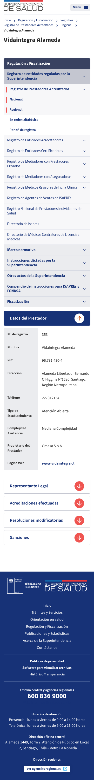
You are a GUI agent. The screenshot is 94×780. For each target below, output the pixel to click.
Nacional (16, 99)
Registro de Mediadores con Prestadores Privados (38, 164)
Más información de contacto (47, 703)
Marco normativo (21, 250)
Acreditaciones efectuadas (34, 503)
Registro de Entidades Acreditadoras (35, 140)
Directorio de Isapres (23, 224)
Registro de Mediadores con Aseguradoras (39, 177)
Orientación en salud (47, 619)
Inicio (7, 20)
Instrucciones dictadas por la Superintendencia (31, 263)
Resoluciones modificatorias (36, 520)
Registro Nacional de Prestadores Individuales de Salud (44, 211)
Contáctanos (47, 647)
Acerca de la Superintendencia (47, 640)
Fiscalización (18, 302)
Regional (67, 25)
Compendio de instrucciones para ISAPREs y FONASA (43, 289)
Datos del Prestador (28, 318)
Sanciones (19, 538)
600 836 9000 (47, 696)
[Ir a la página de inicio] (23, 5)
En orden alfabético (24, 120)
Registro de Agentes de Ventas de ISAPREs (39, 198)
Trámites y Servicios (47, 612)
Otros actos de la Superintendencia (36, 276)
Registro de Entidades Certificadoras (35, 151)
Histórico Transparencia (47, 674)
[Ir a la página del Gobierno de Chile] (24, 586)
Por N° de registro (23, 130)
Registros (66, 20)
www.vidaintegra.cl (58, 464)
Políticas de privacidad (47, 661)
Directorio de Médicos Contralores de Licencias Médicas (43, 237)
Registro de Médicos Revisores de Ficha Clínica (42, 188)
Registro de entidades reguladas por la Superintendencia (38, 76)
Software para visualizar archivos (47, 668)
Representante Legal (29, 486)
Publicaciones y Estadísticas (47, 633)
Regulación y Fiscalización (35, 20)
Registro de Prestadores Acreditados (29, 25)
